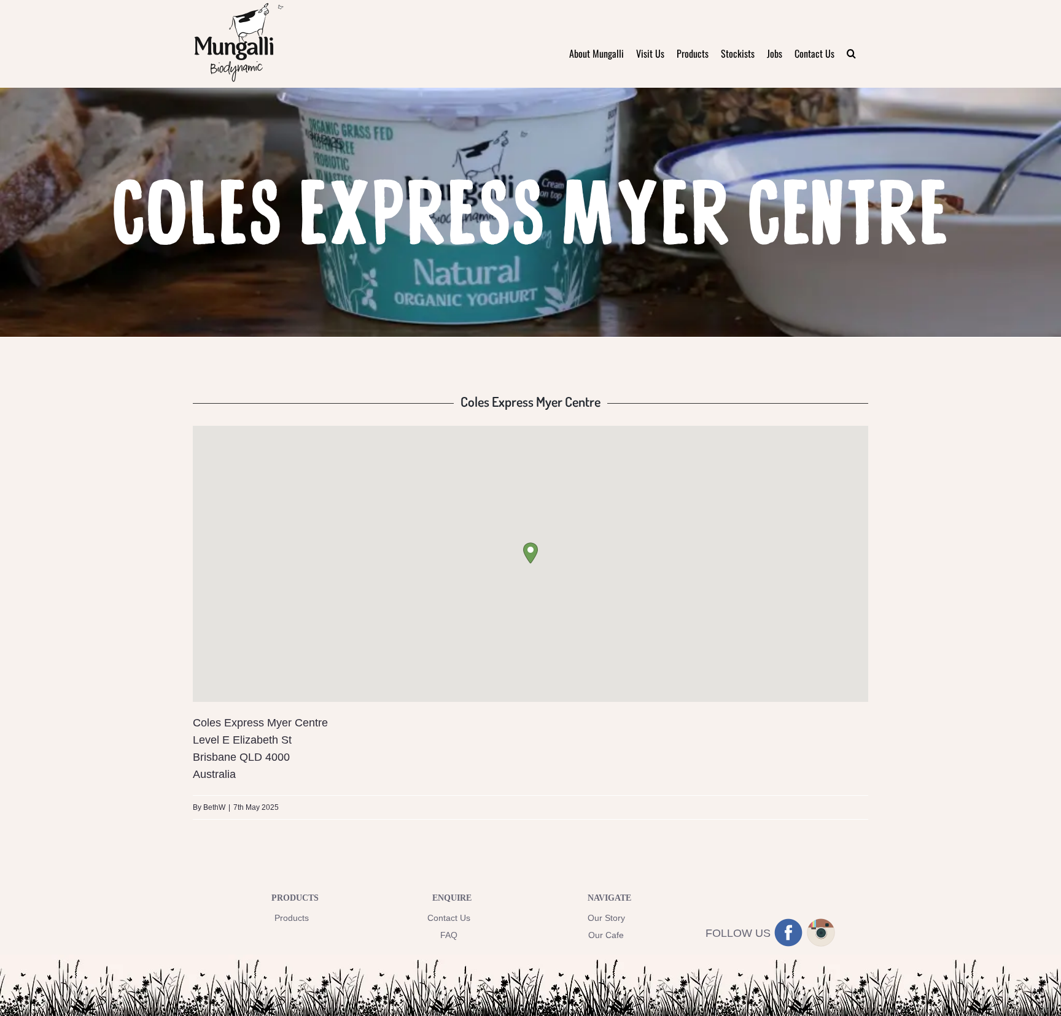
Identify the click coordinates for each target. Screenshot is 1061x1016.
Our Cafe (606, 935)
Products (291, 918)
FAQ (448, 935)
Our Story (606, 918)
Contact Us (448, 918)
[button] (851, 53)
